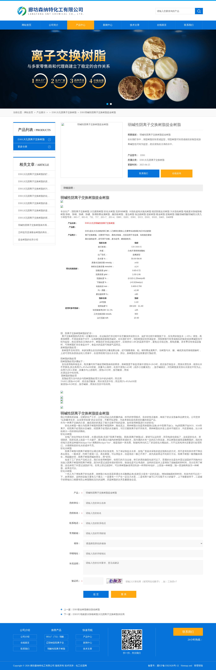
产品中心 (80, 25)
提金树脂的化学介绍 (28, 239)
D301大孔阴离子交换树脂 (64, 112)
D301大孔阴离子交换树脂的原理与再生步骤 (36, 181)
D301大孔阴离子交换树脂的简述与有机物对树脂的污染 (36, 218)
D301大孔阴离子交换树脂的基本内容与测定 (36, 203)
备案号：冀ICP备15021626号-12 (163, 665)
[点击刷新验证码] (114, 581)
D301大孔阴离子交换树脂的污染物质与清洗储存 (36, 189)
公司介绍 (25, 637)
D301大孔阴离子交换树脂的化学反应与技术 (36, 196)
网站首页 (26, 25)
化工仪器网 (81, 665)
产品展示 (41, 112)
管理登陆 (198, 665)
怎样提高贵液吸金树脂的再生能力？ (36, 232)
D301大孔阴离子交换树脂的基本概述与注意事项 (36, 210)
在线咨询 (176, 173)
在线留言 (162, 25)
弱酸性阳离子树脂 (56, 649)
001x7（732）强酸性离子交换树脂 (57, 637)
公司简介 (53, 25)
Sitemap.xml (186, 665)
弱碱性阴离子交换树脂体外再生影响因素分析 (36, 225)
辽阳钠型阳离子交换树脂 (57, 643)
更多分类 (22, 146)
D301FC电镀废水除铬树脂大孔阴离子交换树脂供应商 (99, 614)
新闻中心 (107, 25)
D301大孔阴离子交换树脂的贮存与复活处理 (36, 174)
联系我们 (189, 25)
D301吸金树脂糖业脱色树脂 (86, 609)
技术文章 (134, 25)
